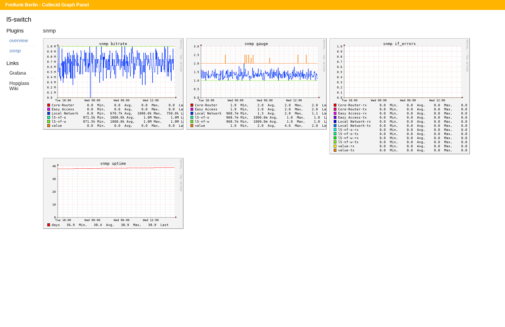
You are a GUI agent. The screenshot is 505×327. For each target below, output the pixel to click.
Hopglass (19, 83)
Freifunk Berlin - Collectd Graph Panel (47, 4)
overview (18, 40)
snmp (15, 50)
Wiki (13, 88)
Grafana (17, 73)
